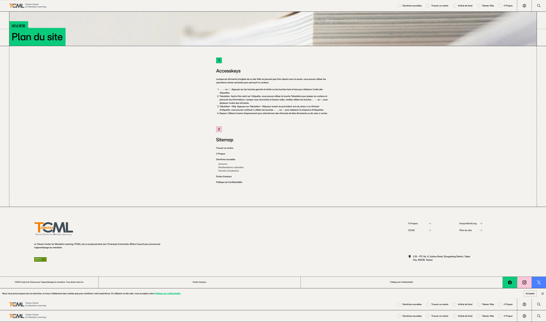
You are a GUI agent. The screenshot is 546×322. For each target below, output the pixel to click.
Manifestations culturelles (231, 167)
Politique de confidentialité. (168, 293)
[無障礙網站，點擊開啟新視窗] (40, 259)
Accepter (530, 293)
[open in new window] (510, 282)
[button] (524, 5)
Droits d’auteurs (224, 176)
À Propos (220, 153)
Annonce (222, 164)
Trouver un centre (224, 148)
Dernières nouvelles (225, 159)
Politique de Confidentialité (229, 182)
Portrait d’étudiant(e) (228, 170)
